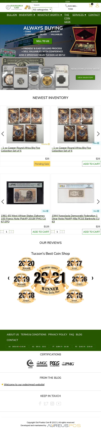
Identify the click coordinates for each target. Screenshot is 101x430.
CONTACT (94, 15)
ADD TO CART (91, 164)
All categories (41, 9)
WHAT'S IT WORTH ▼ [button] (49, 15)
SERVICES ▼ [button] (79, 15)
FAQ (71, 334)
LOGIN (67, 1)
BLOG (79, 334)
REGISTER (34, 1)
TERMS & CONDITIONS (33, 334)
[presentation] (3, 130)
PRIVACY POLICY (57, 334)
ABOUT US (13, 334)
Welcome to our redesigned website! (24, 384)
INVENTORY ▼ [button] (27, 15)
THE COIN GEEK (67, 18)
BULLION (12, 15)
